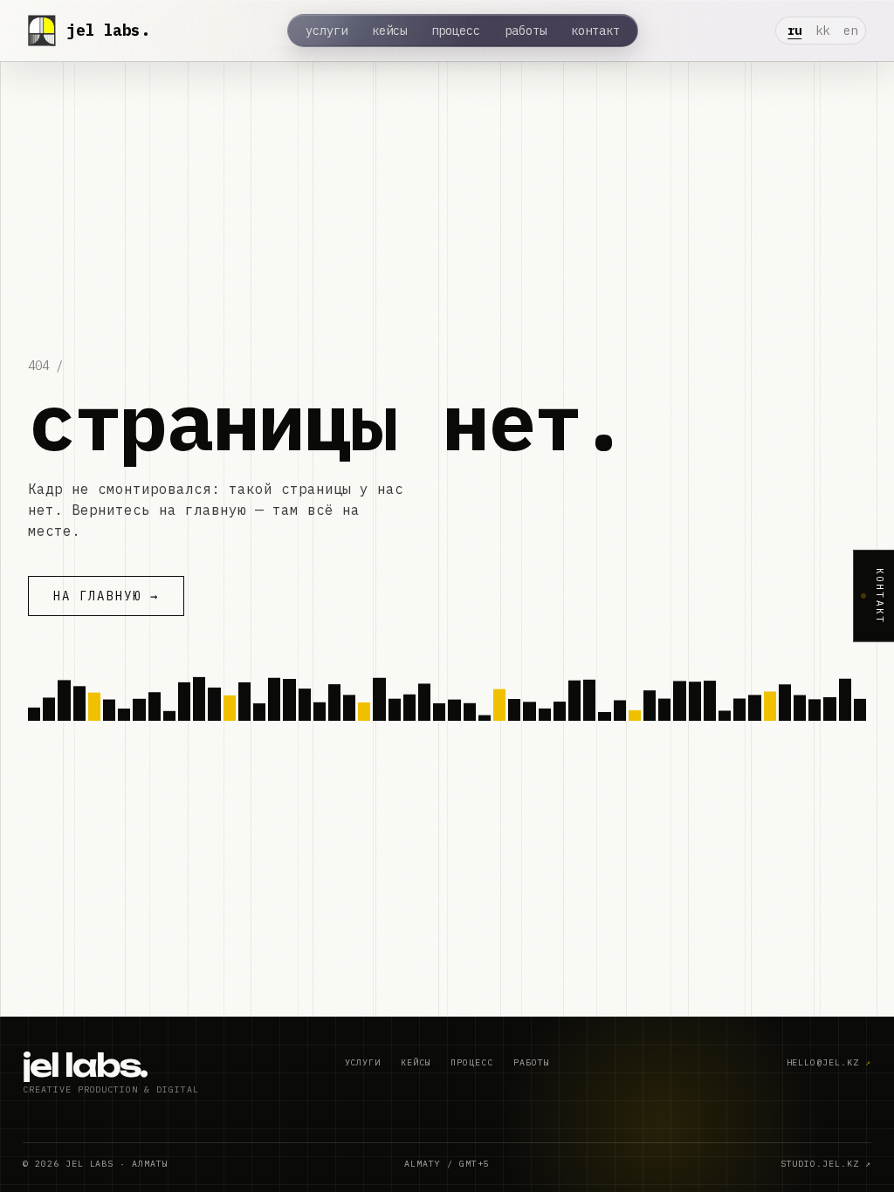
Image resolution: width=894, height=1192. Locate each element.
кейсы (389, 30)
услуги (326, 30)
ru (794, 30)
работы (526, 30)
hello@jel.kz (829, 1062)
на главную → (106, 596)
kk (822, 30)
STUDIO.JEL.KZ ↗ (826, 1163)
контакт (595, 30)
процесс (455, 30)
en (850, 30)
